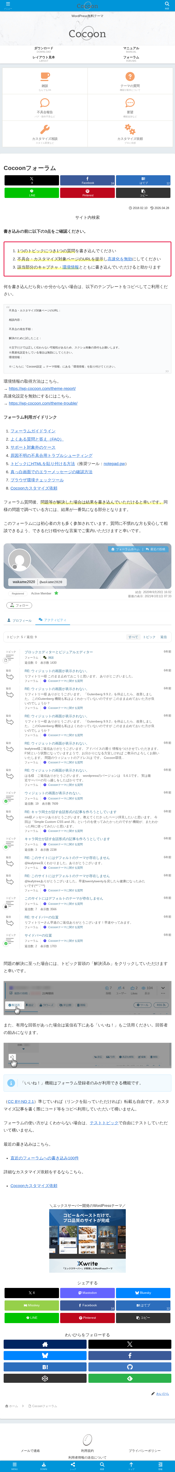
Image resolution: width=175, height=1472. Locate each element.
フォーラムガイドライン (33, 431)
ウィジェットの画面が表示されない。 (54, 793)
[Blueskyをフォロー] (45, 1355)
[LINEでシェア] (29, 1289)
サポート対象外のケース (33, 447)
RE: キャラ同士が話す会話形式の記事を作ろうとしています (71, 812)
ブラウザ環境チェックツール (37, 480)
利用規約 (87, 1450)
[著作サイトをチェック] (45, 1344)
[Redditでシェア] (107, 1276)
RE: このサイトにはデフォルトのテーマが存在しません (67, 858)
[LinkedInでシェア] (107, 1289)
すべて (133, 637)
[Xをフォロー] (129, 1344)
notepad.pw (114, 463)
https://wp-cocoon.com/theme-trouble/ (43, 403)
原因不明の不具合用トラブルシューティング (51, 455)
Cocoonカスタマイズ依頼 (33, 488)
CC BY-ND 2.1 (21, 1101)
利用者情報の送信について (87, 1457)
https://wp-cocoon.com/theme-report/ (42, 388)
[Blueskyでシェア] (107, 1264)
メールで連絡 (30, 1450)
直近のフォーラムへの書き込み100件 (44, 1158)
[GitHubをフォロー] (129, 1366)
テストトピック (104, 1123)
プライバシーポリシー (145, 1450)
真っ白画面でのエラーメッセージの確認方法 (51, 472)
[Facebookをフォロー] (129, 1355)
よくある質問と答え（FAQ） (37, 439)
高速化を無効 (120, 259)
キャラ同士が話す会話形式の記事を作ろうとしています (67, 839)
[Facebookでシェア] (29, 1276)
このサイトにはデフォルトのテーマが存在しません (64, 898)
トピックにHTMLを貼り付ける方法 (42, 463)
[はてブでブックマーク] (146, 1276)
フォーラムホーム (127, 549)
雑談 (51, 657)
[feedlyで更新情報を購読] (129, 1378)
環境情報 (70, 267)
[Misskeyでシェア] (146, 1264)
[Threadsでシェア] (68, 1276)
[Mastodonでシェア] (68, 1264)
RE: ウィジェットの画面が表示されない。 (57, 671)
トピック (149, 637)
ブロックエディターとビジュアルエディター (59, 652)
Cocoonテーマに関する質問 (65, 681)
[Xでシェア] (29, 1264)
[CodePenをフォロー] (45, 1378)
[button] (143, 193)
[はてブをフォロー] (45, 1366)
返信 (163, 637)
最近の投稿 (157, 549)
